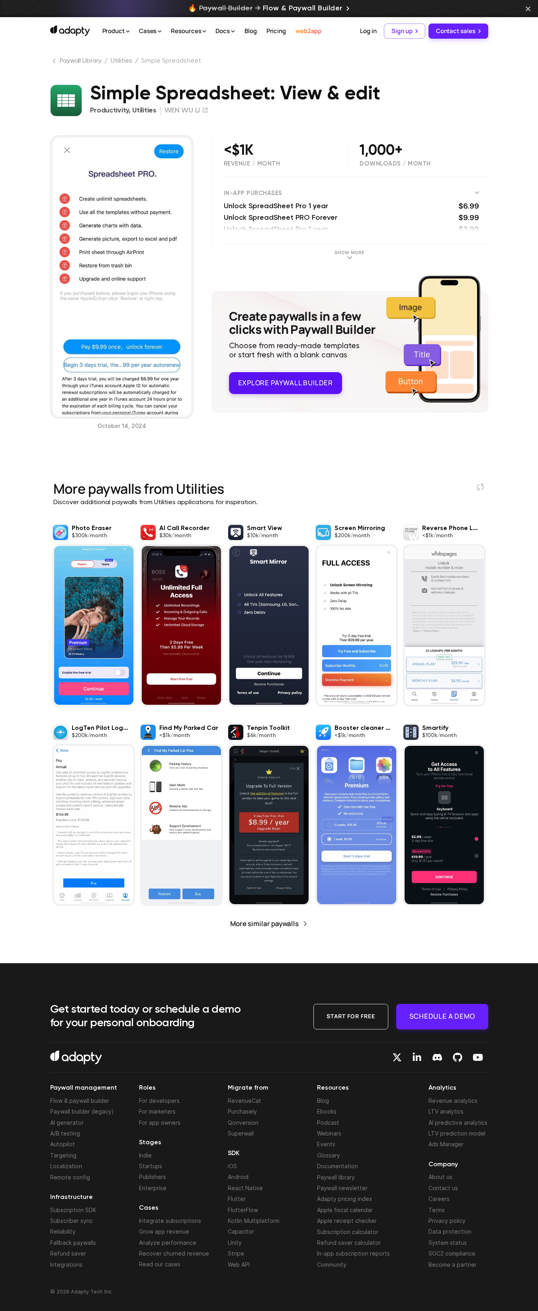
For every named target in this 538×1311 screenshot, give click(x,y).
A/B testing (65, 1133)
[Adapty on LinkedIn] (417, 1057)
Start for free (351, 1016)
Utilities (121, 61)
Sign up (401, 31)
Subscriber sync (71, 1220)
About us (440, 1176)
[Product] (127, 31)
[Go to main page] (70, 30)
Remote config (70, 1177)
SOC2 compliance (451, 1253)
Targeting (63, 1155)
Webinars (329, 1133)
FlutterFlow (243, 1210)
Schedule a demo (442, 1016)
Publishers (152, 1176)
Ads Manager (446, 1144)
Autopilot (62, 1144)
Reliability (63, 1231)
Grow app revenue (164, 1231)
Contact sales (455, 31)
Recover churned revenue (174, 1253)
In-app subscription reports (353, 1253)
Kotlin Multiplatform (254, 1220)
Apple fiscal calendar (345, 1210)
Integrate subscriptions (170, 1220)
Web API (239, 1264)
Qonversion (243, 1122)
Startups (150, 1166)
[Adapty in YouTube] (478, 1057)
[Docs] (233, 31)
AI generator (67, 1122)
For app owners (159, 1122)
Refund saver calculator (349, 1242)
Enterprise (152, 1188)
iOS (232, 1166)
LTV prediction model (456, 1133)
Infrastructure (71, 1197)
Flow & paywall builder (79, 1100)
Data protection (449, 1231)
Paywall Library (81, 61)
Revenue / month (252, 164)
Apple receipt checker (347, 1220)
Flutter (237, 1198)
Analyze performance (167, 1242)
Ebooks (326, 1111)
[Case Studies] (159, 31)
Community (331, 1264)
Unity (235, 1242)
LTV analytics (446, 1111)
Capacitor (241, 1231)
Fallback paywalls (73, 1242)
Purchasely (242, 1111)
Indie (145, 1155)
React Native (245, 1188)
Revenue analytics (452, 1100)
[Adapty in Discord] (437, 1057)
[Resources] (204, 31)
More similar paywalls (264, 923)
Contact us (443, 1188)
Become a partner (452, 1264)
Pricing (276, 31)
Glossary (328, 1155)
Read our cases (159, 1264)
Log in (368, 31)
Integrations (66, 1264)
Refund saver (68, 1253)
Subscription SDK (73, 1210)
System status (447, 1242)
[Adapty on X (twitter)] (397, 1057)
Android (238, 1176)
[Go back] (55, 62)
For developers (159, 1100)
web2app (308, 31)
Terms (436, 1210)
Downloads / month (395, 164)
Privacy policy (447, 1220)
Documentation (337, 1166)
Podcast (328, 1122)
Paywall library (336, 1177)
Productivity (109, 110)
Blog (251, 31)
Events (326, 1144)
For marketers (157, 1111)
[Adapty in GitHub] (458, 1057)
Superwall (241, 1133)
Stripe (236, 1253)
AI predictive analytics (457, 1122)
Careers (439, 1198)
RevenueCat (244, 1100)
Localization (66, 1166)
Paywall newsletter (342, 1188)
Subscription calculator (347, 1231)
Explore (285, 382)
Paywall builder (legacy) (82, 1111)
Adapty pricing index (344, 1198)
